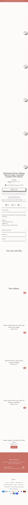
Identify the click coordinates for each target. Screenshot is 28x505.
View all (14, 447)
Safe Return (4, 234)
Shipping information (6, 230)
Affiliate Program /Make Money (17, 487)
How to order (21, 484)
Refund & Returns (19, 482)
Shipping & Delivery (8, 484)
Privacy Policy (7, 487)
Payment (4, 239)
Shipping (9, 181)
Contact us (12, 482)
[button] (14, 193)
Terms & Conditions (14, 489)
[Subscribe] (23, 467)
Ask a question (5, 210)
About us (7, 482)
